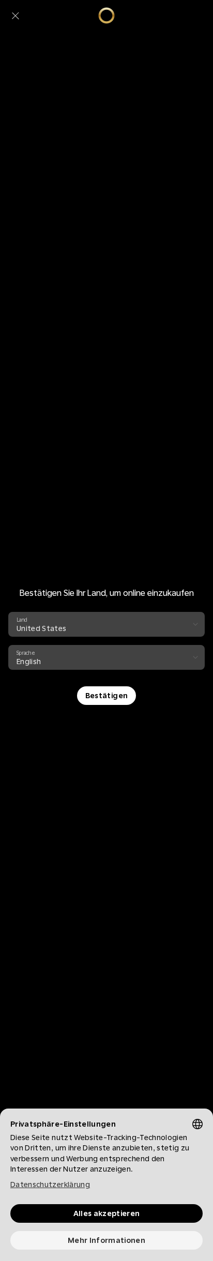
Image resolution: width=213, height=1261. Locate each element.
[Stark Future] (106, 15)
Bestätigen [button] (106, 695)
